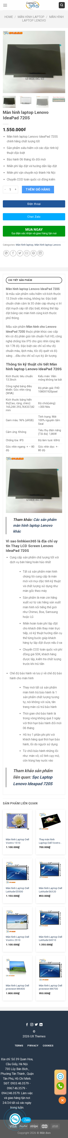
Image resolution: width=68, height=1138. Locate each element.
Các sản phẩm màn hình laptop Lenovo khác (34, 525)
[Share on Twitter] (20, 253)
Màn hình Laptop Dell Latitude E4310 (50, 938)
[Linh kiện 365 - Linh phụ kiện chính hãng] (33, 5)
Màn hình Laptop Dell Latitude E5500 (17, 890)
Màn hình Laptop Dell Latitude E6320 (50, 890)
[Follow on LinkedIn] (40, 1024)
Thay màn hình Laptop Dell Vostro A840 (49, 841)
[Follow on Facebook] (27, 1024)
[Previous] (8, 62)
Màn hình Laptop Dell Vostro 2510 (17, 938)
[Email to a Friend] (27, 253)
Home (8, 17)
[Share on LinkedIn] (40, 253)
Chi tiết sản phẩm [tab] (20, 280)
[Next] (59, 62)
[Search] (62, 5)
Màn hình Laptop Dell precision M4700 (50, 987)
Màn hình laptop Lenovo (43, 18)
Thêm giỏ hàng (38, 189)
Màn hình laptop (31, 17)
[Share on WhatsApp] (6, 253)
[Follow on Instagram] (31, 1024)
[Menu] (5, 5)
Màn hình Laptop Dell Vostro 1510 (17, 841)
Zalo (27, 1120)
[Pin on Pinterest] (33, 253)
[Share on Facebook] (13, 253)
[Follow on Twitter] (36, 1024)
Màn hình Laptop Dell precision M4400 (17, 987)
